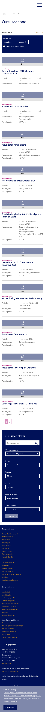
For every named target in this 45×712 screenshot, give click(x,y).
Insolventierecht (7, 568)
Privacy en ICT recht (9, 606)
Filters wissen (12, 516)
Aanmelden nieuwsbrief (10, 671)
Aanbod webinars (8, 628)
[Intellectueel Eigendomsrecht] (18, 580)
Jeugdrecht (5, 577)
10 (36, 32)
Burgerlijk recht (7, 551)
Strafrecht (5, 612)
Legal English (6, 595)
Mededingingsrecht (8, 598)
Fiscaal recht (6, 560)
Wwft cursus (6, 634)
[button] (22, 454)
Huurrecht (5, 565)
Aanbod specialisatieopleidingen (13, 625)
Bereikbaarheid (7, 663)
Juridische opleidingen (9, 631)
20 (39, 32)
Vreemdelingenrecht (8, 615)
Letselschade (6, 592)
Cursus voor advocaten (9, 637)
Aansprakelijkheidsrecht (10, 534)
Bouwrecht (5, 548)
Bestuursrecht (6, 545)
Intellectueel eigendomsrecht (11, 574)
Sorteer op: (7, 38)
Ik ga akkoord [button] (10, 708)
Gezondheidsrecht (8, 562)
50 (42, 32)
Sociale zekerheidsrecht (10, 609)
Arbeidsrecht (6, 539)
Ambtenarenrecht (7, 537)
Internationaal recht (8, 571)
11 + (31, 509)
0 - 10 (14, 509)
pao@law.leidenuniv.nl (9, 649)
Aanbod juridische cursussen (11, 623)
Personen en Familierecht (10, 603)
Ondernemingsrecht (8, 600)
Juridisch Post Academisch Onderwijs (11, 5)
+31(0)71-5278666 (8, 652)
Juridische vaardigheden (10, 580)
